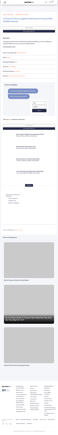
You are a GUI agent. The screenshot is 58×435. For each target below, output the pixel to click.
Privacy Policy (51, 419)
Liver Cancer (33, 396)
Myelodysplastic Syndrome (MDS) (34, 408)
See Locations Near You (29, 31)
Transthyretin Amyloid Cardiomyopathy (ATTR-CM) (50, 409)
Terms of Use (43, 419)
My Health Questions (26, 419)
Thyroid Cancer (48, 405)
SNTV (17, 419)
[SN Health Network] (6, 390)
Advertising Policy (20, 423)
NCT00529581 (12, 66)
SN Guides (35, 419)
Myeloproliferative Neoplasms (48, 387)
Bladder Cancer (20, 390)
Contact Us (29, 423)
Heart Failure (33, 390)
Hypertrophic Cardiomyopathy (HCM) (36, 393)
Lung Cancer (33, 399)
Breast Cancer (19, 392)
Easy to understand (12, 198)
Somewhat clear (12, 200)
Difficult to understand (13, 203)
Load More (29, 185)
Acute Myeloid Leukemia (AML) (20, 387)
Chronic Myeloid (20, 398)
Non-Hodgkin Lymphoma (47, 393)
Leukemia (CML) (20, 404)
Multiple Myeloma (34, 403)
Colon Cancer (19, 407)
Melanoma (32, 401)
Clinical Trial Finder (8, 14)
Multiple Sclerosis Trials (22, 14)
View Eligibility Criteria (9, 46)
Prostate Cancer (48, 400)
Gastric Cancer (34, 386)
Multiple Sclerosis (21, 52)
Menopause (47, 390)
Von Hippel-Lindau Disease (48, 414)
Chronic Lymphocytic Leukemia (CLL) (21, 395)
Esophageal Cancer (20, 411)
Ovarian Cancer (48, 398)
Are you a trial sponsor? (12, 230)
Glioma (32, 388)
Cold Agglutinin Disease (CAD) (20, 401)
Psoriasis (46, 396)
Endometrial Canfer (21, 409)
